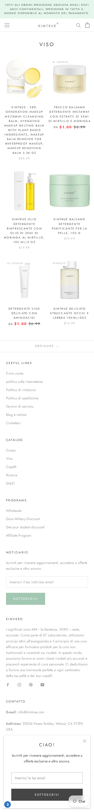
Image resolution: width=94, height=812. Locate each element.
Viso (9, 458)
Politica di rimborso (21, 389)
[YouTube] (42, 684)
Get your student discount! (25, 527)
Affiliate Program (18, 535)
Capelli (11, 466)
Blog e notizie (16, 414)
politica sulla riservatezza (24, 381)
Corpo (11, 450)
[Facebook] (8, 684)
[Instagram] (19, 684)
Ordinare (45, 346)
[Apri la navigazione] (7, 25)
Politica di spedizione (22, 398)
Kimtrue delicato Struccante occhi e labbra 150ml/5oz (69, 313)
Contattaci (13, 422)
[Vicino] (84, 741)
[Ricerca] (78, 25)
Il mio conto (15, 373)
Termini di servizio (20, 406)
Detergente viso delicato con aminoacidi (24, 313)
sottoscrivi (47, 794)
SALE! (10, 483)
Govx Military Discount (23, 518)
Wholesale (14, 510)
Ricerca (11, 475)
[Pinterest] (31, 684)
